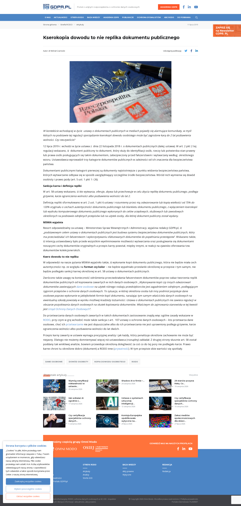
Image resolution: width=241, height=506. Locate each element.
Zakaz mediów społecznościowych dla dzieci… (184, 418)
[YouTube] (196, 7)
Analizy (86, 474)
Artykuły (80, 24)
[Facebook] (184, 7)
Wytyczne (127, 474)
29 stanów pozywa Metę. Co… (184, 382)
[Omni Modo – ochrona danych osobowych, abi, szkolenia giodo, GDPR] (63, 449)
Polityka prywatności (189, 499)
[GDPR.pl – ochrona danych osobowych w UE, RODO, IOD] (57, 7)
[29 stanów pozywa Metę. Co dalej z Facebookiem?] (161, 386)
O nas (47, 17)
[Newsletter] (227, 30)
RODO (46, 320)
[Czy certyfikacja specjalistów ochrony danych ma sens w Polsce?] (55, 421)
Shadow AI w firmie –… (132, 381)
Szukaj (196, 17)
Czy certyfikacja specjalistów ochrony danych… (185, 401)
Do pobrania (184, 17)
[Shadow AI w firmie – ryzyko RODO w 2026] (108, 386)
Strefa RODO (77, 17)
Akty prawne (128, 471)
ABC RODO (169, 17)
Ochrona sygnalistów (149, 17)
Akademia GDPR (168, 7)
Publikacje (128, 17)
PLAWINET (194, 502)
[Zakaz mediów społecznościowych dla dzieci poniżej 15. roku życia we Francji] (161, 421)
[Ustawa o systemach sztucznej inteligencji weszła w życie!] (108, 403)
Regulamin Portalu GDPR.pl (55, 481)
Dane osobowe (53, 362)
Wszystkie (193, 375)
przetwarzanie (74, 324)
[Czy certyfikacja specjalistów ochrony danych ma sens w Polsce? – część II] (161, 403)
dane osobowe (85, 286)
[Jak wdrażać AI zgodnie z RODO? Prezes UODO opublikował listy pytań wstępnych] (55, 403)
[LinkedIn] (189, 7)
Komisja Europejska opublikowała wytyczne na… (131, 418)
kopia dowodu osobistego (109, 362)
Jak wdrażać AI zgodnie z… (76, 399)
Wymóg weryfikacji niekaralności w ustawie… (78, 384)
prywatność (121, 348)
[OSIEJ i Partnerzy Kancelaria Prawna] (95, 449)
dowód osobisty (78, 362)
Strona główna (49, 24)
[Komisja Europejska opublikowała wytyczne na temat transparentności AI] (108, 421)
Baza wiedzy (93, 17)
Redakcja (166, 471)
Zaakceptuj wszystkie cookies (28, 481)
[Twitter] (186, 51)
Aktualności (60, 17)
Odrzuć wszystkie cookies (28, 496)
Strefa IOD (87, 478)
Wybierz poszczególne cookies (28, 489)
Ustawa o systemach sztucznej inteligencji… (132, 401)
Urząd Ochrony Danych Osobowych (69, 309)
